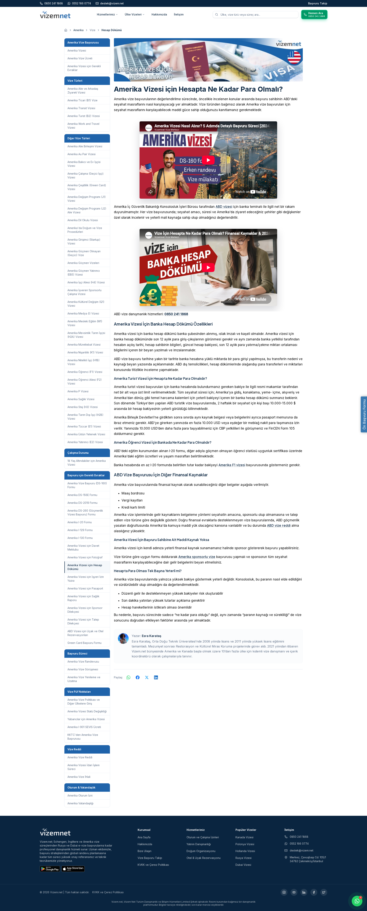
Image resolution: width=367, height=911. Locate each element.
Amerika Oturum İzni (80, 795)
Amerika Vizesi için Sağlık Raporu (83, 598)
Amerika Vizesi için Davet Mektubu (83, 547)
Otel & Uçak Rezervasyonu (204, 857)
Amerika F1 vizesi (231, 465)
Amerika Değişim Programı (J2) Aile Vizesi (86, 210)
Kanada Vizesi (244, 837)
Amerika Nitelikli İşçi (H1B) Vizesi (83, 362)
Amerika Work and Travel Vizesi (83, 125)
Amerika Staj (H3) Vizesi (82, 407)
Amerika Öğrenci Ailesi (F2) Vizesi (84, 381)
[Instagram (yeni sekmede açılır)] (284, 892)
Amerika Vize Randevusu (83, 661)
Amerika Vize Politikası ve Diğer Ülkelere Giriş (83, 701)
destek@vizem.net (301, 850)
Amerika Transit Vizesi (81, 108)
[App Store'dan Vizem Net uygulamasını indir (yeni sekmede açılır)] (73, 869)
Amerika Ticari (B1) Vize (82, 100)
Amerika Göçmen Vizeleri (83, 262)
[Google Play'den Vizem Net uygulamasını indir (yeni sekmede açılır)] (50, 869)
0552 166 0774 (299, 843)
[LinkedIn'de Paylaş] (156, 677)
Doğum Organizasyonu (201, 851)
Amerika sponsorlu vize (196, 557)
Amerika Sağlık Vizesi (80, 399)
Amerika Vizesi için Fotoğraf (84, 557)
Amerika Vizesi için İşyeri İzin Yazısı (85, 578)
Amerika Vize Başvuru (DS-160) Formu (87, 485)
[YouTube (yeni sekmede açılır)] (294, 892)
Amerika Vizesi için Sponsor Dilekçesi (84, 609)
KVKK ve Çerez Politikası (153, 864)
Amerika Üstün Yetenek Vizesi (86, 434)
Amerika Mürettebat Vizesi (84, 344)
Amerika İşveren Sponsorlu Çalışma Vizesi (84, 292)
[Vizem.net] (55, 832)
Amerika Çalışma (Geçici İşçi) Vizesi (85, 175)
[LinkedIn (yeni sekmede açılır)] (303, 892)
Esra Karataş (151, 636)
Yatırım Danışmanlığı (199, 844)
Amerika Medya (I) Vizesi (83, 313)
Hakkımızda (159, 14)
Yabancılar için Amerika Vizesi (86, 719)
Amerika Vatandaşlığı (80, 803)
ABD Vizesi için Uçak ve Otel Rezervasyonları (85, 633)
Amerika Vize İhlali (78, 776)
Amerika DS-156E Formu (82, 495)
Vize (92, 30)
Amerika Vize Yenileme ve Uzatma (83, 679)
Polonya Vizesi (244, 844)
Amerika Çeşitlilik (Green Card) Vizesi (86, 187)
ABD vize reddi (279, 525)
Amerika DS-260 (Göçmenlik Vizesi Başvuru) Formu (85, 512)
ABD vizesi (224, 207)
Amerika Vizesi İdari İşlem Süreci (83, 767)
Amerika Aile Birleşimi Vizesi (84, 146)
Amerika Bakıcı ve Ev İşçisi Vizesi (84, 163)
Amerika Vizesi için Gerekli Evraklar (84, 68)
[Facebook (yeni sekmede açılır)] (313, 892)
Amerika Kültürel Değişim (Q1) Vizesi (85, 303)
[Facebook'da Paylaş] (137, 677)
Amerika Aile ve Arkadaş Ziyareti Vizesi (82, 90)
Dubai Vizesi (243, 864)
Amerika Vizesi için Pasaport (85, 588)
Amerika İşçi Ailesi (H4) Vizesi (86, 282)
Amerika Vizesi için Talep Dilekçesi (83, 621)
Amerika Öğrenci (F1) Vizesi (84, 371)
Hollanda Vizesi (245, 851)
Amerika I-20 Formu (79, 522)
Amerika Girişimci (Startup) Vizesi (83, 241)
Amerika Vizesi (76, 50)
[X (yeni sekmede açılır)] (323, 892)
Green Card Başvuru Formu (84, 642)
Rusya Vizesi (243, 857)
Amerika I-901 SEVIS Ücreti (84, 727)
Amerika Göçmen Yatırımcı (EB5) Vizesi (83, 272)
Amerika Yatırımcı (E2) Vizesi (85, 442)
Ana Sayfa (144, 837)
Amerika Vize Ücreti (79, 58)
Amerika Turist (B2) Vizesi (83, 116)
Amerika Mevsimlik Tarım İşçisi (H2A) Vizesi (86, 334)
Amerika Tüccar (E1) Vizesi (84, 426)
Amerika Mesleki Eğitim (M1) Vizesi (84, 323)
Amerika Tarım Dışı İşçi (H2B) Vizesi (85, 416)
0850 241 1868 (176, 314)
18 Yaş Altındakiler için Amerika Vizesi (86, 462)
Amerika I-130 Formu (80, 537)
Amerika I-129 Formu (80, 530)
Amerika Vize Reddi (79, 757)
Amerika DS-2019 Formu (82, 502)
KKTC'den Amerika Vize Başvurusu (82, 736)
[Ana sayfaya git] (65, 30)
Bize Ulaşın (144, 851)
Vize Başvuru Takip (150, 857)
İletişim (179, 14)
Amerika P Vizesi (78, 391)
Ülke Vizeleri (133, 14)
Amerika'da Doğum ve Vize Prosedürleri (84, 229)
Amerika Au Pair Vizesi (81, 154)
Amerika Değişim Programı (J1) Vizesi (86, 198)
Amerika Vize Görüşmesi (82, 669)
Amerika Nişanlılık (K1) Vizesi (85, 352)
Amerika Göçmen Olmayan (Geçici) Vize (84, 253)
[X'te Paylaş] (146, 677)
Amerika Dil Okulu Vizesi (82, 220)
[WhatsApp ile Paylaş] (128, 677)
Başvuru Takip (317, 3)
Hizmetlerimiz (106, 14)
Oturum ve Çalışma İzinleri (203, 837)
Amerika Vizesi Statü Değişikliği (87, 711)
